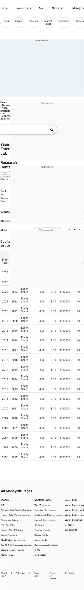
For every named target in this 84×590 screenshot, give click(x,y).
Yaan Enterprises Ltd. (6, 111)
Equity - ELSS (71, 500)
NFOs (37, 549)
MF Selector (40, 554)
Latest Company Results (12, 549)
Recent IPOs (6, 530)
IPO (2, 525)
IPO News (18, 530)
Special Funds (41, 535)
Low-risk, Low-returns (44, 520)
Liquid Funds (40, 540)
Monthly (27, 510)
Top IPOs (10, 525)
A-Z (2, 505)
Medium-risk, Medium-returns (48, 515)
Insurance (63, 21)
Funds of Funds (42, 530)
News (55, 8)
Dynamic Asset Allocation (46, 545)
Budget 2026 (71, 529)
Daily (11, 510)
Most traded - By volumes (13, 540)
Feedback (70, 573)
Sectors (34, 21)
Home (4, 8)
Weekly (18, 510)
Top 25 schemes (42, 505)
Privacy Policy (37, 574)
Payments (22, 8)
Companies (8, 105)
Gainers (79, 21)
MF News (69, 524)
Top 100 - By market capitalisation (16, 545)
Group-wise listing (9, 520)
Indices (19, 21)
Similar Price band (9, 535)
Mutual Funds (48, 22)
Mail (41, 8)
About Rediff (4, 574)
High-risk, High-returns (45, 510)
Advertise (20, 573)
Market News (7, 554)
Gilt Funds (39, 525)
